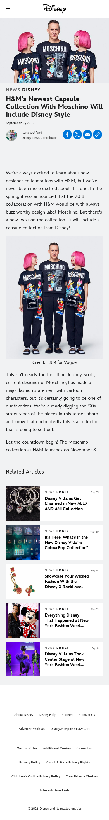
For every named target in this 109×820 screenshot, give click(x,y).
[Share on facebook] (67, 134)
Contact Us (87, 715)
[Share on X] (77, 134)
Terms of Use (27, 748)
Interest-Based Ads (54, 790)
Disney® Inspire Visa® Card (70, 729)
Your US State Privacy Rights (68, 762)
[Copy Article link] (97, 134)
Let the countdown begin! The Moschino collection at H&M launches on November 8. (51, 446)
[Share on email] (87, 134)
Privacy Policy (29, 762)
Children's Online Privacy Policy (35, 776)
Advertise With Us (32, 729)
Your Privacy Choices (82, 776)
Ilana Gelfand (32, 133)
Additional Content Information (67, 748)
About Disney (23, 715)
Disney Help (47, 715)
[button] (8, 9)
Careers (67, 715)
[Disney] (54, 9)
